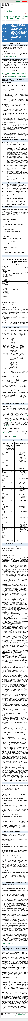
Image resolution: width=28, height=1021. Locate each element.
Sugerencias (24, 1015)
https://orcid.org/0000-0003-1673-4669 (16, 76)
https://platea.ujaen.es (10, 56)
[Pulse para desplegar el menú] (1, 8)
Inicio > (3, 10)
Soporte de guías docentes (21, 1014)
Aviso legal (19, 1015)
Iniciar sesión (24, 1)
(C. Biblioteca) (20, 412)
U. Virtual (18, 1)
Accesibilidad (14, 1015)
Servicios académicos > (8, 10)
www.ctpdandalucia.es (7, 943)
